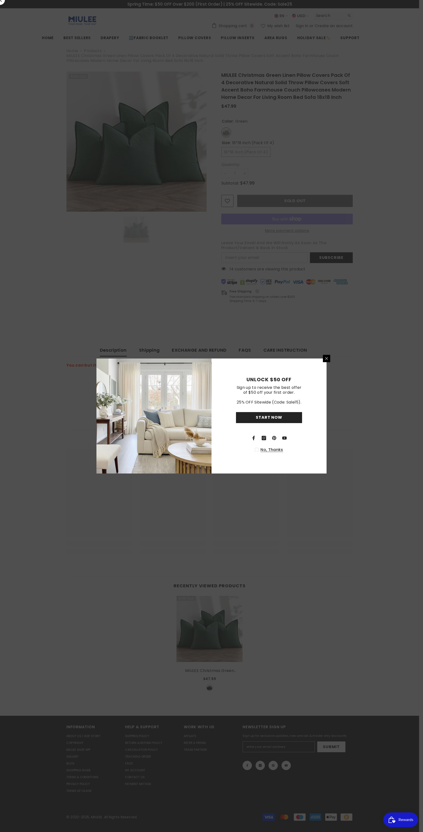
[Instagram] (264, 438)
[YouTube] (284, 438)
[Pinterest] (274, 438)
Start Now (269, 417)
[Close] (326, 358)
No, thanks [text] (271, 449)
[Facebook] (253, 438)
